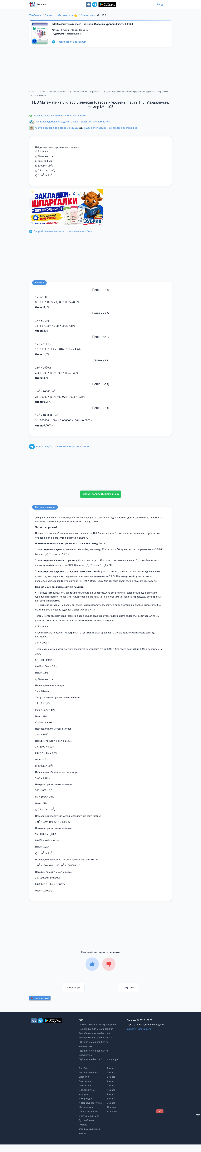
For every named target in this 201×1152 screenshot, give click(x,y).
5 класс (111, 1085)
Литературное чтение (90, 1102)
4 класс (111, 1081)
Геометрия (85, 1085)
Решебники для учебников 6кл (96, 1033)
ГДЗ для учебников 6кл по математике (93, 1053)
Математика (86, 1107)
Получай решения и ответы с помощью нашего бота (63, 231)
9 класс (111, 1102)
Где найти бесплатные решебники (98, 1024)
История (83, 1094)
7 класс (111, 1094)
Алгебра (83, 1068)
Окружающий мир (89, 1116)
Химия (82, 1133)
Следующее (128, 987)
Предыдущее (73, 987)
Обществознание (88, 1111)
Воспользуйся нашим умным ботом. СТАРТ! (62, 446)
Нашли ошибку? (41, 998)
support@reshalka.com (139, 1028)
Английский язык (88, 1072)
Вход (160, 4)
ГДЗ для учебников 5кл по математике (93, 1044)
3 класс (111, 1076)
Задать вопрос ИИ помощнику (101, 493)
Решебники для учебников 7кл (96, 1037)
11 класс (112, 1111)
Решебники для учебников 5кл (96, 1028)
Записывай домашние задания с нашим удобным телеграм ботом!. (73, 121)
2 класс (111, 1072)
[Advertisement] (178, 1131)
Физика (83, 1124)
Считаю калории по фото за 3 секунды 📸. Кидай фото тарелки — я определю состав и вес (86, 127)
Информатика (87, 1089)
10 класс (112, 1107)
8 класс (111, 1098)
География (85, 1081)
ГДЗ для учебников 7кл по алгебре (98, 1059)
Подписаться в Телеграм (71, 41)
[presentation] (51, 165)
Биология (84, 1076)
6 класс (111, 1089)
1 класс (111, 1068)
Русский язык (86, 1120)
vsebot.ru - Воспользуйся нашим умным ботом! (60, 115)
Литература (85, 1098)
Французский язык (89, 1129)
